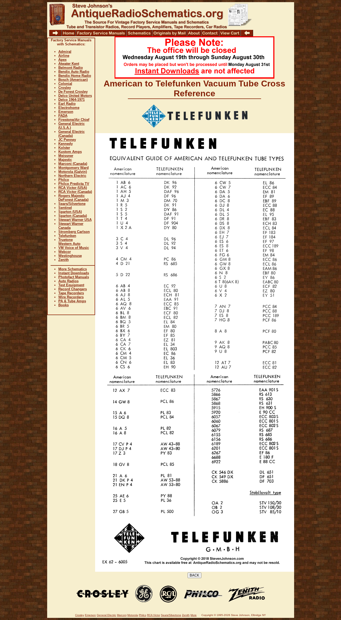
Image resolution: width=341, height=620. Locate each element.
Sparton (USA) (70, 212)
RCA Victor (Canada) (75, 192)
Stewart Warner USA (75, 220)
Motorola (132, 615)
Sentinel (65, 208)
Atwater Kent (68, 64)
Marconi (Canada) (72, 164)
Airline (63, 56)
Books (63, 305)
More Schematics (72, 269)
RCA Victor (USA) (72, 188)
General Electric (106, 615)
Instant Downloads (73, 273)
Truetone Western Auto (69, 242)
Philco (63, 180)
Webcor (64, 252)
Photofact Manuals (73, 277)
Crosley (64, 88)
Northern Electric (72, 176)
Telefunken (67, 236)
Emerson (65, 112)
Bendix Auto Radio (73, 72)
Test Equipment (71, 285)
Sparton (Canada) (72, 216)
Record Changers (72, 289)
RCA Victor (153, 615)
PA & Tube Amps (72, 301)
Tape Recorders (71, 293)
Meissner (65, 156)
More (193, 615)
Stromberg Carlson (74, 232)
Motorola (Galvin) (72, 172)
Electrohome (68, 108)
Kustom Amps (70, 152)
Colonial (65, 84)
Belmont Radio (70, 68)
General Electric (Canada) (71, 134)
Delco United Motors (75, 96)
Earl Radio (67, 104)
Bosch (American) (73, 80)
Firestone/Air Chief (73, 120)
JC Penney (67, 140)
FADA (62, 116)
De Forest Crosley (73, 92)
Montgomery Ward (73, 168)
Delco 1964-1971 (71, 100)
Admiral (64, 52)
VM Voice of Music (73, 248)
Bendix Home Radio (74, 76)
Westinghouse (70, 256)
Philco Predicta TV (73, 184)
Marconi (122, 615)
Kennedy (65, 144)
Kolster (64, 148)
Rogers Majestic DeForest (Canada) (73, 198)
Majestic (65, 160)
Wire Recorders (71, 297)
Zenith (63, 260)
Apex (62, 60)
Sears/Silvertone (72, 204)
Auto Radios (68, 281)
